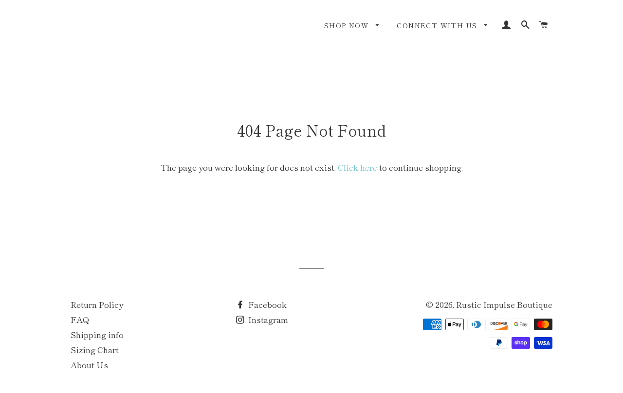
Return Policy (97, 304)
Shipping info (97, 334)
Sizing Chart (95, 349)
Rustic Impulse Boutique (504, 304)
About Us (89, 364)
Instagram (267, 319)
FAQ (80, 319)
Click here (357, 167)
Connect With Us (438, 25)
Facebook (266, 304)
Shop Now (347, 25)
